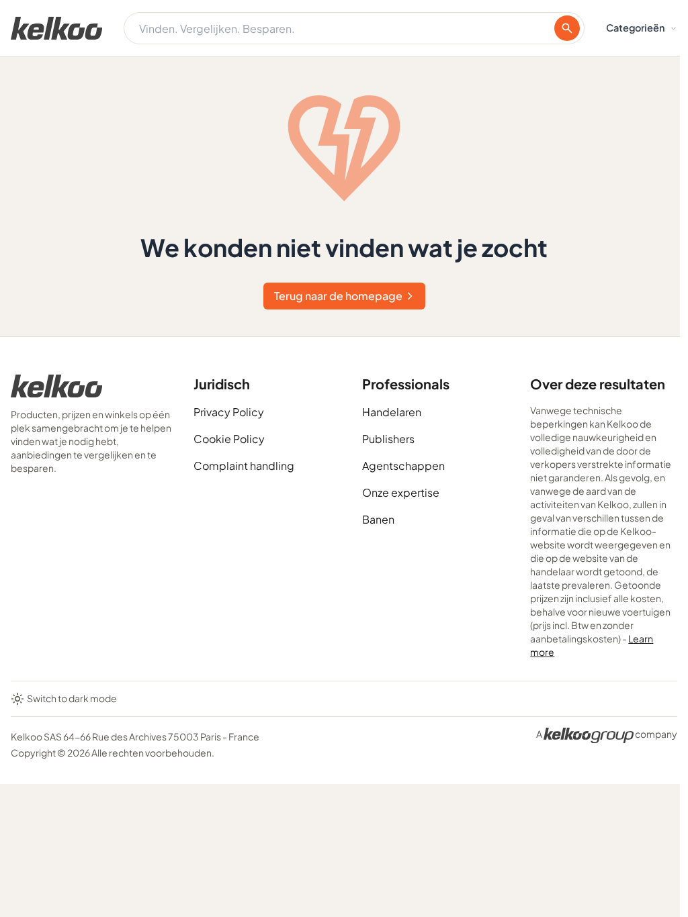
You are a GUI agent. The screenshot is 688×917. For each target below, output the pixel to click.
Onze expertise (400, 492)
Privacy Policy (229, 412)
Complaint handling (244, 465)
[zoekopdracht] (567, 28)
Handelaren (391, 412)
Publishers (388, 439)
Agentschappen (403, 465)
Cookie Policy (229, 439)
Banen (378, 519)
